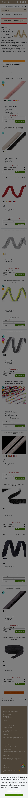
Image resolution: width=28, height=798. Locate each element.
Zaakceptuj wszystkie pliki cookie (14, 795)
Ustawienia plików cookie (14, 791)
